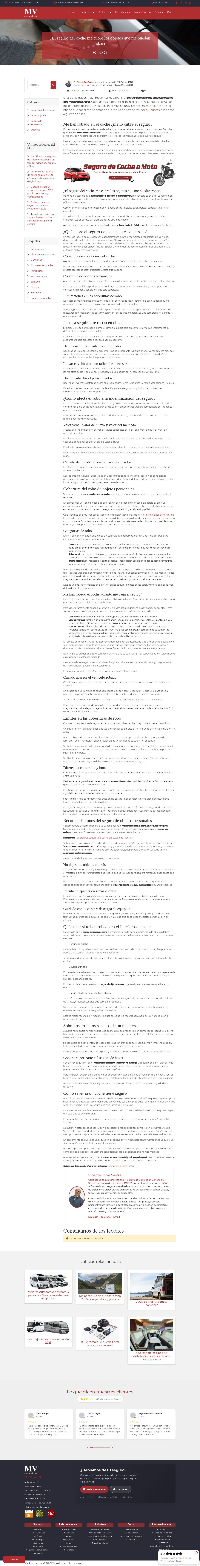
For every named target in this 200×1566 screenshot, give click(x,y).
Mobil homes (69, 1539)
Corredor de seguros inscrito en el (107, 1180)
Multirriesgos (38, 1539)
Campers (69, 1536)
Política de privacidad (162, 1533)
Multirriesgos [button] (141, 12)
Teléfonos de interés (100, 1529)
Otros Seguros (38, 115)
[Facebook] (177, 2)
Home (71, 12)
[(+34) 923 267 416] (152, 2)
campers (35, 281)
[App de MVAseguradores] (50, 1513)
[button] (87, 1447)
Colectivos (38, 1543)
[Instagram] (190, 2)
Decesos (35, 129)
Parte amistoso (100, 1539)
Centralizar (69, 1550)
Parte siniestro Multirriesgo (100, 1536)
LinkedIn (93, 1217)
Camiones (36, 260)
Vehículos (38, 1536)
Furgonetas (37, 271)
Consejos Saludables (42, 265)
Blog (169, 12)
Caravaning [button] (85, 12)
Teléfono (106, 1217)
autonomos (37, 249)
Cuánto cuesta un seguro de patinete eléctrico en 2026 (38, 205)
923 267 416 (122, 1489)
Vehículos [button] (103, 12)
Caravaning (38, 1529)
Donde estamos (131, 1533)
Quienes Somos (131, 1529)
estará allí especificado (158, 1051)
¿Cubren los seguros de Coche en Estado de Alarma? (104, 837)
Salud (69, 1543)
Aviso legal (162, 1529)
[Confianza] (28, 1513)
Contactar (131, 1539)
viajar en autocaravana (43, 110)
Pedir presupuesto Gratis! (121, 1166)
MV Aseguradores (148, 110)
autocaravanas (39, 276)
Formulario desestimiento (162, 1546)
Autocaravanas (38, 1533)
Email (116, 1217)
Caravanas (69, 1533)
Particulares (38, 1546)
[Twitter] (181, 2)
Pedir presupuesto (96, 1489)
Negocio (35, 287)
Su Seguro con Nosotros (131, 1536)
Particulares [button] (121, 12)
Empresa (36, 292)
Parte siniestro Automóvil (100, 1533)
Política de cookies (162, 1536)
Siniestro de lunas (100, 1543)
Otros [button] (158, 12)
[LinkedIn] (186, 2)
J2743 (165, 1183)
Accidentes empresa (69, 1546)
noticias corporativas (42, 298)
